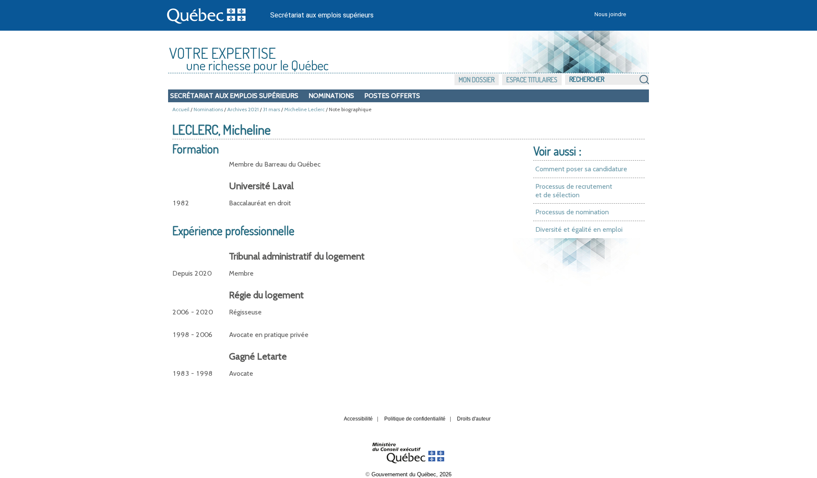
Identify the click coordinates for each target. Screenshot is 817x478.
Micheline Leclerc (304, 109)
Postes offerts (392, 96)
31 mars (271, 109)
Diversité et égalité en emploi (579, 229)
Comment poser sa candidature (581, 169)
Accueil (180, 109)
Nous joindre (610, 14)
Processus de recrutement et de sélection (573, 190)
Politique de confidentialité (415, 418)
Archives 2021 (243, 109)
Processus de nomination (572, 212)
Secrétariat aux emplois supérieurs (322, 15)
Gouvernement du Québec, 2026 (411, 474)
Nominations (331, 96)
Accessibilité (358, 418)
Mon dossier (476, 79)
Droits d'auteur (474, 418)
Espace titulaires (531, 79)
